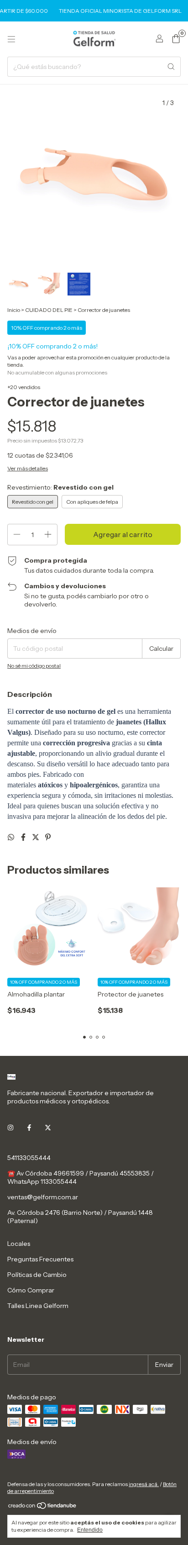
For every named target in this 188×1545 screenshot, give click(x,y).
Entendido (90, 1530)
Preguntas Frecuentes (40, 1259)
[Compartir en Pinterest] (48, 837)
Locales (18, 1243)
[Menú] (11, 39)
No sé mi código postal (34, 665)
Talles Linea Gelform (37, 1306)
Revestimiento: (60, 487)
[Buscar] (171, 66)
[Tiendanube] (42, 1507)
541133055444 (29, 1158)
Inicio (13, 309)
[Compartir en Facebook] (24, 837)
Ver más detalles (27, 468)
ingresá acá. (144, 1484)
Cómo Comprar (30, 1290)
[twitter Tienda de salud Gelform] (48, 1127)
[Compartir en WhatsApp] (11, 837)
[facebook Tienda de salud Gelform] (29, 1127)
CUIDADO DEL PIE (49, 309)
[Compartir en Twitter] (36, 837)
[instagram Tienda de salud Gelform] (10, 1127)
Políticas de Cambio (37, 1275)
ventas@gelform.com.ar (42, 1197)
